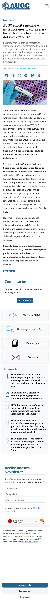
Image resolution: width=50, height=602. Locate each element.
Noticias (8, 20)
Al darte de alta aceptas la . (22, 510)
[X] (13, 75)
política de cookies (30, 542)
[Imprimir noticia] (38, 75)
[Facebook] (6, 75)
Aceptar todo (25, 585)
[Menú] (46, 6)
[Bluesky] (32, 75)
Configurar (25, 597)
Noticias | (7, 68)
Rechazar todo (25, 591)
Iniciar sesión (25, 300)
